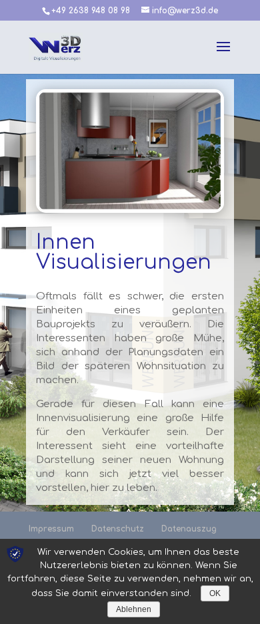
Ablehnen (133, 609)
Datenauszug (189, 529)
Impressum (51, 529)
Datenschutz (117, 529)
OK (215, 593)
